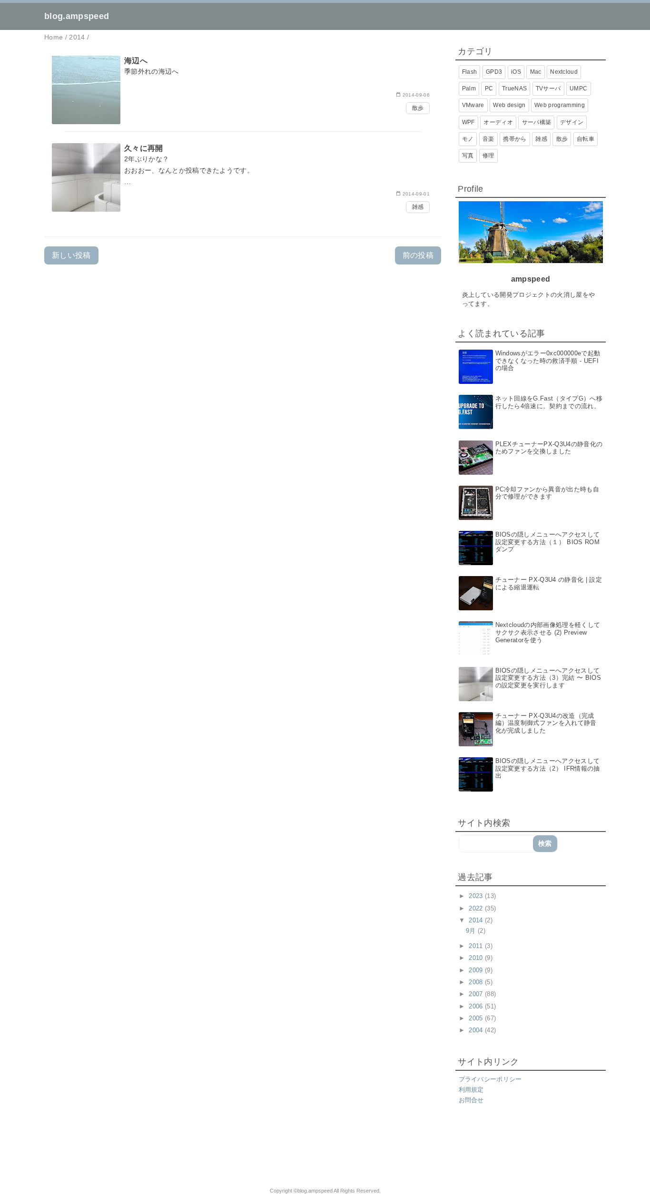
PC (489, 88)
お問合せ (471, 1100)
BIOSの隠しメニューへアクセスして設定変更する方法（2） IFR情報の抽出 (547, 768)
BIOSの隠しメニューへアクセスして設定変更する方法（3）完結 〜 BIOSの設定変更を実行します (548, 678)
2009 (477, 970)
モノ (468, 139)
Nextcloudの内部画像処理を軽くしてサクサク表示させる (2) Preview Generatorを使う (548, 632)
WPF (468, 122)
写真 (468, 155)
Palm (469, 88)
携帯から (514, 139)
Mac (536, 72)
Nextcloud (564, 72)
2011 (477, 945)
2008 (477, 982)
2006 (477, 1006)
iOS (516, 72)
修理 (488, 155)
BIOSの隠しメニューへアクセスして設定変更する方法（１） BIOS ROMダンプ (547, 542)
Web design (509, 105)
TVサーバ (548, 88)
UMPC (578, 88)
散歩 (418, 108)
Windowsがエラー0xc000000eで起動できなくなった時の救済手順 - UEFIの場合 (548, 361)
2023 (477, 896)
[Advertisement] (167, 1151)
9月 (472, 930)
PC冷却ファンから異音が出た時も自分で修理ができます (547, 493)
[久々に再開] (242, 178)
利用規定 (471, 1089)
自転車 (585, 139)
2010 (477, 957)
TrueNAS (514, 88)
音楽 (488, 139)
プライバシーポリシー (490, 1079)
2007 (477, 994)
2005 (477, 1018)
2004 (477, 1030)
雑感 (418, 207)
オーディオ (498, 122)
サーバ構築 (537, 122)
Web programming (559, 105)
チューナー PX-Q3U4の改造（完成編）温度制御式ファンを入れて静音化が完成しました (546, 723)
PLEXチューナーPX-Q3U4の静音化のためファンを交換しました (549, 447)
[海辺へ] (242, 88)
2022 (477, 908)
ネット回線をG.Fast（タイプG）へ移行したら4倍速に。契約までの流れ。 (548, 402)
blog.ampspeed (76, 16)
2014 (477, 920)
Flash (469, 72)
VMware (473, 105)
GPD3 (494, 72)
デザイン (571, 122)
